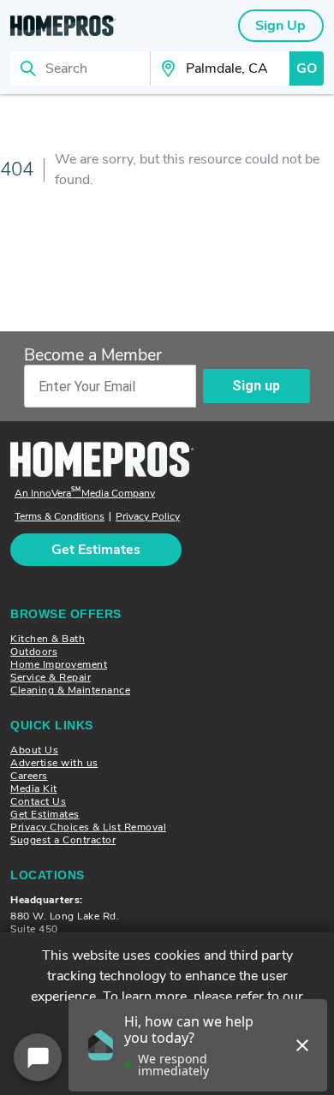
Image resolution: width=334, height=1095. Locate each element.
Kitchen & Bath (47, 639)
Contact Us (38, 801)
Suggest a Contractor (63, 840)
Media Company (85, 493)
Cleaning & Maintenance (70, 690)
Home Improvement (58, 664)
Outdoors (33, 651)
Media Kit (33, 788)
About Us (34, 750)
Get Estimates (45, 814)
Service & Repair (50, 677)
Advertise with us (54, 763)
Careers (29, 776)
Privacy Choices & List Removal (88, 827)
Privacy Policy (148, 516)
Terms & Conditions (59, 516)
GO (306, 68)
